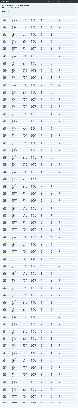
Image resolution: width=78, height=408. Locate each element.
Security (66, 1)
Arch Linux (6, 2)
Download (74, 1)
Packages (50, 1)
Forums (54, 1)
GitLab (62, 1)
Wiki (58, 1)
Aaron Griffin (41, 405)
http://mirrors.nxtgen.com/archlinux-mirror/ (13, 7)
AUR (70, 1)
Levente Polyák (46, 405)
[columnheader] (7, 17)
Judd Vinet (37, 405)
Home (46, 1)
